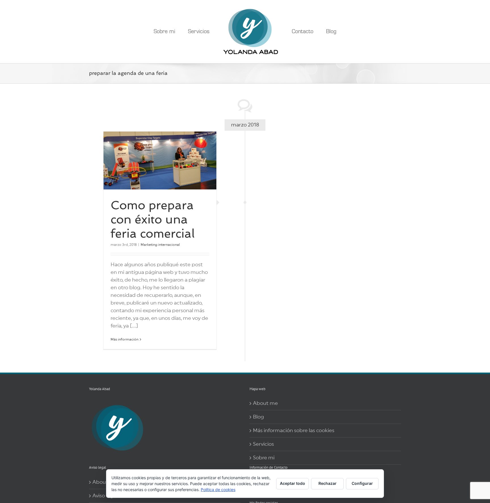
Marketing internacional (160, 244)
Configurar (362, 483)
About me (265, 403)
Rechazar (327, 483)
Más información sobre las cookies (293, 430)
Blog (258, 416)
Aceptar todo (292, 483)
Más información (124, 339)
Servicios (263, 444)
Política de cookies (218, 489)
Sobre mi (263, 457)
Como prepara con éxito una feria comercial (153, 219)
